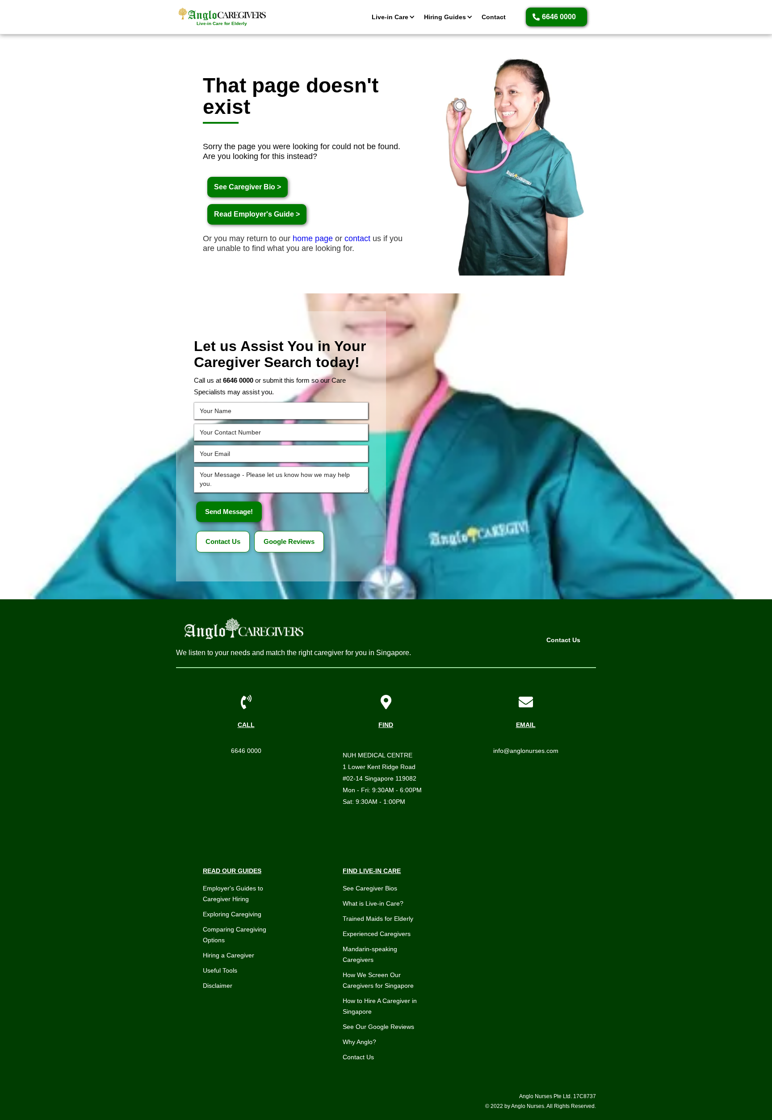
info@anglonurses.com (525, 750)
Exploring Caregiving (232, 914)
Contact (494, 17)
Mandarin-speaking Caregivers (370, 954)
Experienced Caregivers (377, 933)
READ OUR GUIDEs (232, 870)
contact (357, 238)
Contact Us (223, 541)
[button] (391, 17)
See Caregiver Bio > (247, 187)
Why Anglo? (359, 1041)
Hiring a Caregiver (228, 955)
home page (313, 238)
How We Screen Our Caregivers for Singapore (378, 980)
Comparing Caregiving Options (234, 935)
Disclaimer (217, 985)
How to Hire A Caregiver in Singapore (380, 1006)
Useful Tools (220, 970)
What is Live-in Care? (373, 903)
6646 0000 (246, 750)
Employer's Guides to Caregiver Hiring (233, 894)
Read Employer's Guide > (257, 214)
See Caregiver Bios (370, 888)
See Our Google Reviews (378, 1026)
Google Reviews (289, 541)
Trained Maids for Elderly (378, 918)
